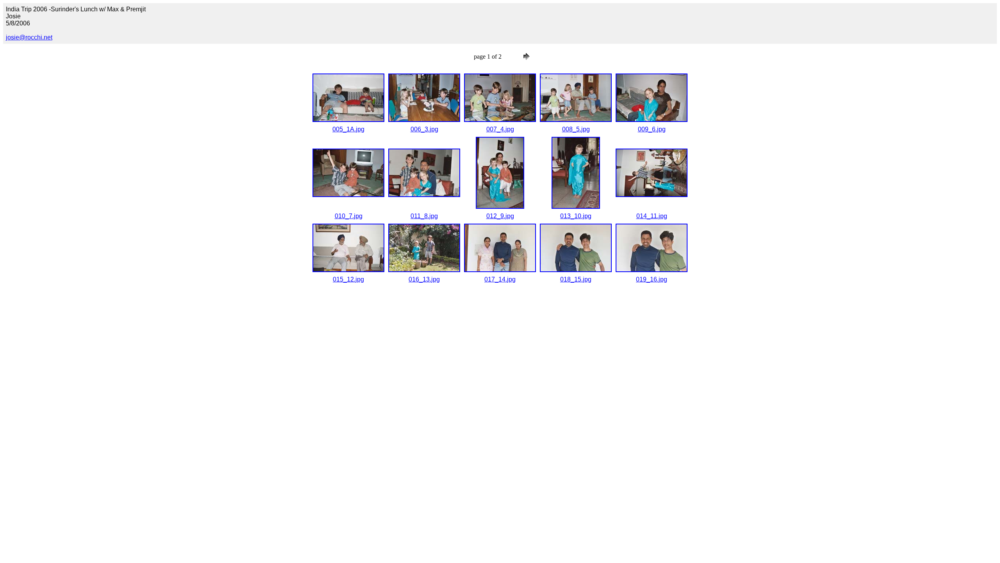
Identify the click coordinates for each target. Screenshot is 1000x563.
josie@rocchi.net (29, 37)
